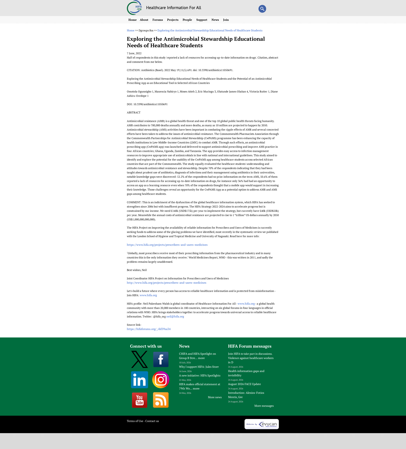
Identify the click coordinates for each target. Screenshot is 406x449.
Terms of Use (135, 421)
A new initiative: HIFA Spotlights (199, 375)
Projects (173, 20)
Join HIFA (234, 354)
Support (202, 20)
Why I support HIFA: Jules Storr (199, 367)
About (144, 20)
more (201, 358)
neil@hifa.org (175, 316)
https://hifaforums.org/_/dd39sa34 (149, 329)
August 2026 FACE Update (244, 384)
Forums (158, 20)
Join (226, 20)
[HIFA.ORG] (134, 14)
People (188, 20)
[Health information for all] (173, 8)
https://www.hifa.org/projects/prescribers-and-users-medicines (167, 245)
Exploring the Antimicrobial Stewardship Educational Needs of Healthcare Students (209, 30)
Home (132, 20)
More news (215, 397)
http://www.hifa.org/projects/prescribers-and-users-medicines (166, 282)
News (216, 20)
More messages (264, 406)
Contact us (152, 421)
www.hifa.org (148, 295)
